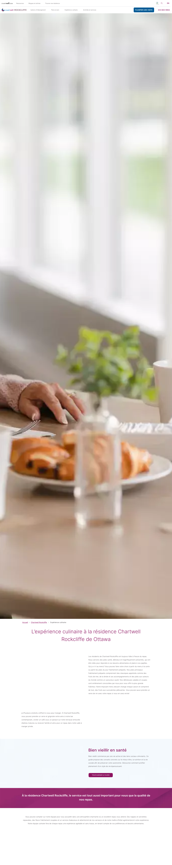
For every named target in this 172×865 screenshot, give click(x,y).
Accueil (25, 622)
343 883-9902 (164, 10)
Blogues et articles (34, 3)
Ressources (20, 3)
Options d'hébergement (38, 10)
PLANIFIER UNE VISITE (143, 10)
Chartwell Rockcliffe (39, 622)
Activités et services (89, 10)
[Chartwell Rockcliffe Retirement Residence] (14, 9)
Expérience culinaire (71, 10)
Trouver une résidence (52, 3)
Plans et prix (55, 10)
